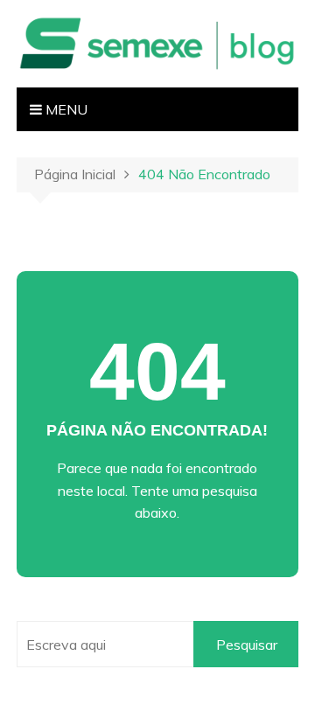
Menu (65, 109)
